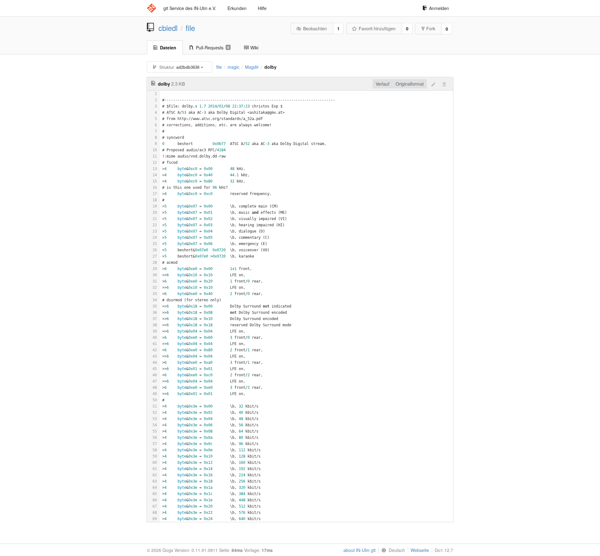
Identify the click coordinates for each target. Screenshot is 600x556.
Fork (430, 28)
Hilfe (262, 8)
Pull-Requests (212, 47)
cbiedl (168, 28)
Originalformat (410, 84)
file (190, 28)
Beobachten (315, 28)
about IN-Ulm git (359, 550)
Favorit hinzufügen (377, 28)
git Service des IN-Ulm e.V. (189, 8)
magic (233, 67)
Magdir (252, 67)
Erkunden (237, 8)
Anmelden (439, 8)
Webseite (420, 550)
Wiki (254, 47)
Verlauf (382, 84)
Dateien (168, 47)
